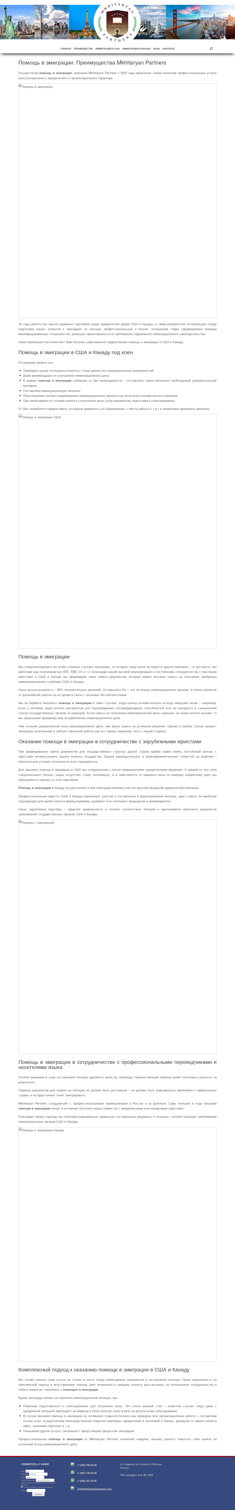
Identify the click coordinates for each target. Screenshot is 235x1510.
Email (23, 1477)
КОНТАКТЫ (169, 48)
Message (24, 1490)
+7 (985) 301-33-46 (87, 1481)
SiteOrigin (115, 1502)
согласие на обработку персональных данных (38, 1487)
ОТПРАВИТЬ (38, 1494)
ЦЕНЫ (156, 48)
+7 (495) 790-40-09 (87, 1465)
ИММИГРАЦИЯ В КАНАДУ (136, 48)
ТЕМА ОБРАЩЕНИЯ (28, 1480)
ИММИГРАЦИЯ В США (107, 48)
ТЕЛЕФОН (25, 1474)
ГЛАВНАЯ (65, 48)
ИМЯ (23, 1471)
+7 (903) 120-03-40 (87, 1473)
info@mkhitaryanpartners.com (94, 1489)
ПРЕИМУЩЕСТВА (83, 48)
